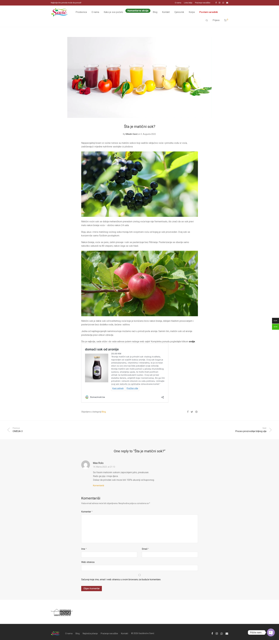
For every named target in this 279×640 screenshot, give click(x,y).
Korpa (192, 12)
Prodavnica (81, 12)
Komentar (87, 511)
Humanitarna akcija (137, 10)
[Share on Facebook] (187, 411)
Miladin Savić (132, 134)
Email (145, 549)
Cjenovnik (179, 12)
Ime (84, 549)
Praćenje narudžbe (202, 3)
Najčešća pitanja (90, 633)
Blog (155, 12)
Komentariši (98, 485)
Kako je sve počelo (113, 12)
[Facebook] (216, 3)
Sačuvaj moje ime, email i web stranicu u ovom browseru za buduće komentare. (121, 579)
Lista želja (188, 3)
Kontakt (166, 12)
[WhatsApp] (223, 3)
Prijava (216, 20)
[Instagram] (219, 3)
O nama (178, 3)
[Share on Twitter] (192, 411)
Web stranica (87, 562)
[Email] (227, 3)
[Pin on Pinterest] (196, 411)
